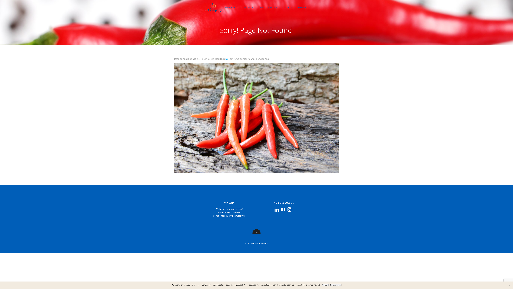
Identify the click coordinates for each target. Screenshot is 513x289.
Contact (302, 7)
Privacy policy (335, 285)
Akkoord (325, 285)
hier (227, 58)
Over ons (286, 7)
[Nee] (509, 285)
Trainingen (230, 7)
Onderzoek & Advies (268, 7)
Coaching (246, 7)
